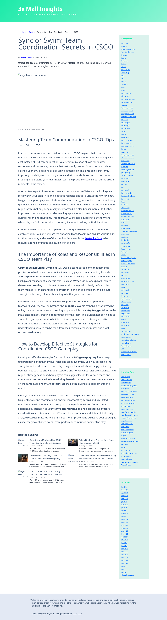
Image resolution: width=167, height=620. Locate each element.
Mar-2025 (124, 566)
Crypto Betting (126, 343)
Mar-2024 (124, 557)
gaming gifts (125, 190)
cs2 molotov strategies (129, 453)
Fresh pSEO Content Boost (130, 334)
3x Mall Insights (40, 9)
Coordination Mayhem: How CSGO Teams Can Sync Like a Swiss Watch (45, 441)
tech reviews (125, 128)
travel (123, 222)
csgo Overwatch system (129, 415)
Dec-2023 (124, 513)
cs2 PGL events (126, 380)
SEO (122, 79)
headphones (125, 311)
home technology (127, 193)
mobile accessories (127, 146)
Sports (123, 58)
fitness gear (125, 284)
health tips (124, 205)
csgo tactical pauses (128, 438)
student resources (127, 217)
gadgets (124, 105)
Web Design (125, 70)
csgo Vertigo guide (127, 394)
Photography (125, 96)
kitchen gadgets (126, 261)
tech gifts (124, 252)
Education (124, 43)
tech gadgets (125, 123)
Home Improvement (128, 49)
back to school (126, 249)
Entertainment (126, 93)
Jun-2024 (124, 510)
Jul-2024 (124, 502)
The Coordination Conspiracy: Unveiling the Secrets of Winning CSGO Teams (97, 457)
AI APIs (123, 255)
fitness (123, 134)
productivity (125, 237)
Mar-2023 (124, 552)
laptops (123, 149)
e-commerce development (130, 441)
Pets (122, 76)
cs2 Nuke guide (126, 450)
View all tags (126, 465)
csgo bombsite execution (129, 462)
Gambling (124, 167)
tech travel (125, 290)
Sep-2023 (124, 549)
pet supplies (125, 272)
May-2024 (124, 519)
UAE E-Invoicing (126, 346)
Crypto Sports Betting (128, 340)
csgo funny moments (128, 412)
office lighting (126, 302)
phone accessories (127, 140)
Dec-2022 (124, 534)
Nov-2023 (124, 505)
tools (123, 287)
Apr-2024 (124, 493)
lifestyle (124, 267)
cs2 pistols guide (127, 433)
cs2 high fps (125, 389)
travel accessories (127, 155)
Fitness (123, 64)
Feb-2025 (124, 560)
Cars (123, 87)
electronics (125, 308)
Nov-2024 (124, 525)
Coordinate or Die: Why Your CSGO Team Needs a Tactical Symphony (45, 457)
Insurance (124, 61)
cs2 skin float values (128, 403)
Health (123, 90)
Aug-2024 (124, 516)
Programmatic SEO (127, 114)
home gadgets (126, 143)
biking (123, 202)
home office (125, 161)
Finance (124, 55)
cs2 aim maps (126, 383)
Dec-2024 (124, 490)
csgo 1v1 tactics (126, 421)
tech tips (124, 275)
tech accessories (127, 108)
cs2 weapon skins (127, 424)
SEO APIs (124, 120)
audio (123, 131)
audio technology (127, 175)
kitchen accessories (128, 264)
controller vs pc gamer (129, 386)
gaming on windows (128, 400)
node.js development (128, 418)
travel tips (124, 296)
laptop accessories (127, 211)
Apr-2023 (124, 522)
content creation (127, 299)
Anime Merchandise (128, 164)
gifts (122, 187)
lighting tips (125, 240)
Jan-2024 (124, 546)
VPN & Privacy (126, 355)
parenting (124, 293)
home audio (125, 199)
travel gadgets (126, 228)
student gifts (125, 243)
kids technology (126, 214)
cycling (123, 447)
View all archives (127, 575)
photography (125, 173)
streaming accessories (129, 231)
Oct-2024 (124, 537)
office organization (127, 170)
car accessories (126, 102)
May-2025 (124, 569)
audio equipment (127, 111)
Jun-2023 (124, 487)
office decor (125, 208)
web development (127, 430)
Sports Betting (126, 331)
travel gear (125, 220)
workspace (125, 181)
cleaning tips (125, 278)
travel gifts (125, 234)
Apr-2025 (124, 563)
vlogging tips (125, 246)
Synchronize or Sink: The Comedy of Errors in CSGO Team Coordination (46, 473)
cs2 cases (124, 444)
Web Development (127, 52)
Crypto (123, 328)
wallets (123, 319)
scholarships (125, 377)
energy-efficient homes (129, 391)
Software (124, 84)
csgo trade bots (126, 459)
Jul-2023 (124, 508)
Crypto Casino (126, 337)
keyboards (124, 305)
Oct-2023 (124, 528)
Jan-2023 (124, 543)
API (122, 349)
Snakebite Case (93, 238)
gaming (124, 184)
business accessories (128, 117)
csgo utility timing (127, 397)
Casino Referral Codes (129, 352)
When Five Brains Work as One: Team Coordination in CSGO (96, 441)
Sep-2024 (124, 555)
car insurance (126, 456)
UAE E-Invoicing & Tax (128, 258)
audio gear (125, 152)
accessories (125, 269)
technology (125, 126)
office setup (125, 137)
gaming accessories (128, 99)
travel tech (125, 322)
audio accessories (127, 281)
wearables (124, 225)
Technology (125, 73)
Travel (123, 67)
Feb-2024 (124, 499)
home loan (125, 427)
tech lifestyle (125, 317)
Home (24, 32)
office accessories (127, 158)
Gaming (32, 32)
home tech (125, 325)
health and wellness (128, 196)
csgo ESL (124, 436)
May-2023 (124, 540)
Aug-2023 (124, 531)
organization (125, 314)
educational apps (127, 409)
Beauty (123, 81)
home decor (125, 178)
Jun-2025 (124, 572)
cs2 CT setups (126, 406)
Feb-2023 (124, 496)
